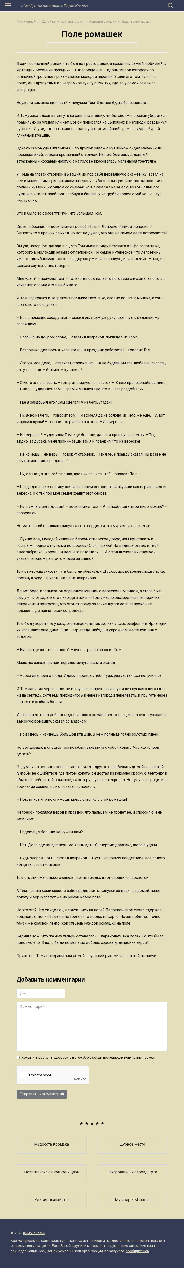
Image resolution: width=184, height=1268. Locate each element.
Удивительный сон (52, 1199)
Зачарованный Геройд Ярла (132, 1172)
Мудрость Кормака (51, 1144)
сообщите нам (138, 1251)
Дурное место (132, 1144)
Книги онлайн (34, 1233)
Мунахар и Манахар (132, 1199)
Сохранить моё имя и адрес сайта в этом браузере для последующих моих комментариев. (88, 1057)
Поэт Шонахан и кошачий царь (51, 1172)
